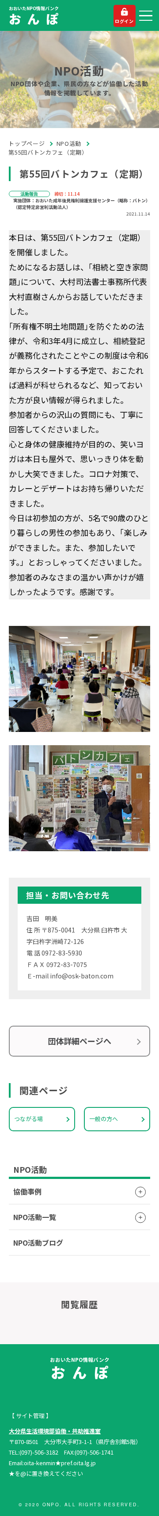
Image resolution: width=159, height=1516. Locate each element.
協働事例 (27, 1191)
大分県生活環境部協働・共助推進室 (55, 1431)
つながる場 (28, 1118)
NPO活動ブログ (38, 1242)
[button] (145, 16)
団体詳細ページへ (79, 1040)
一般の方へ (103, 1118)
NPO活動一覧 (34, 1217)
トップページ (27, 143)
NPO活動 (69, 143)
